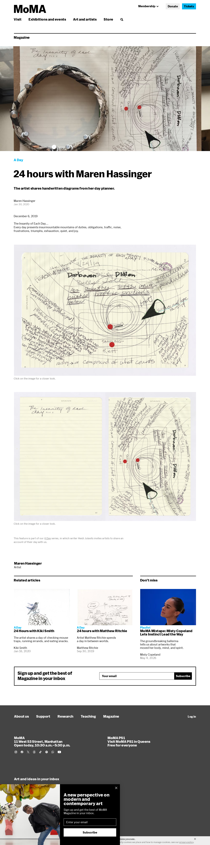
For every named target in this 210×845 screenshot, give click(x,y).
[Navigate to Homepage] (30, 9)
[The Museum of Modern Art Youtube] (59, 752)
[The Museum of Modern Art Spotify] (47, 752)
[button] (105, 310)
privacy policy (186, 842)
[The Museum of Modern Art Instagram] (16, 752)
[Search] (121, 19)
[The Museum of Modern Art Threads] (34, 752)
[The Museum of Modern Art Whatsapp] (53, 752)
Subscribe (183, 676)
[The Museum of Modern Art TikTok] (40, 752)
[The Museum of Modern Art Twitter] (28, 752)
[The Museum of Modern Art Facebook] (22, 752)
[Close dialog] (116, 787)
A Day (47, 538)
